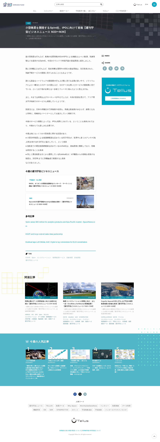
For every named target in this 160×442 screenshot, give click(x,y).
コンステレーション (44, 257)
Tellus (105, 11)
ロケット (75, 410)
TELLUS (46, 314)
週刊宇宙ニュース (32, 260)
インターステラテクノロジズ (116, 410)
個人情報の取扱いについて (73, 430)
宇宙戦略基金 (87, 410)
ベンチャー (86, 319)
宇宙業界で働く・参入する (85, 11)
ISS (44, 410)
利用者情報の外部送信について (91, 430)
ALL (34, 11)
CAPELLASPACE (106, 317)
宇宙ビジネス (117, 321)
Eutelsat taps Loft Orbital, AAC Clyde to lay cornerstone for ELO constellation (56, 242)
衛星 (130, 321)
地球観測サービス (59, 257)
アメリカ (65, 319)
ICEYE (28, 257)
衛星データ (64, 11)
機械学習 (36, 410)
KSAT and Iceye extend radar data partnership (44, 234)
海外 (46, 319)
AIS (32, 314)
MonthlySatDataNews (88, 406)
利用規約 (62, 430)
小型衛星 (34, 319)
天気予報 (27, 319)
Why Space (72, 406)
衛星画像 (65, 323)
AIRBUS (27, 314)
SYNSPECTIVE (83, 317)
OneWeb (71, 317)
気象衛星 (70, 257)
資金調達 (77, 257)
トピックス (48, 11)
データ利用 (41, 317)
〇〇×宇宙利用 (121, 11)
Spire (34, 257)
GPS (36, 314)
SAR (76, 317)
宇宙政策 (98, 410)
